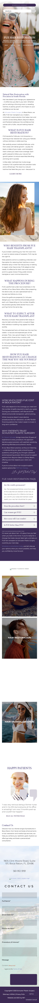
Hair (19, 45)
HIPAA (12, 994)
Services (13, 45)
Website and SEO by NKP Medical (19, 998)
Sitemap (6, 994)
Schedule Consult (19, 5)
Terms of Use (17, 969)
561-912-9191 (19, 871)
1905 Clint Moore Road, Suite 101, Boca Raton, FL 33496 (19, 862)
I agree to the (13, 969)
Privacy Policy (21, 994)
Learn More (15, 173)
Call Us (31, 994)
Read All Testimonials (15, 816)
